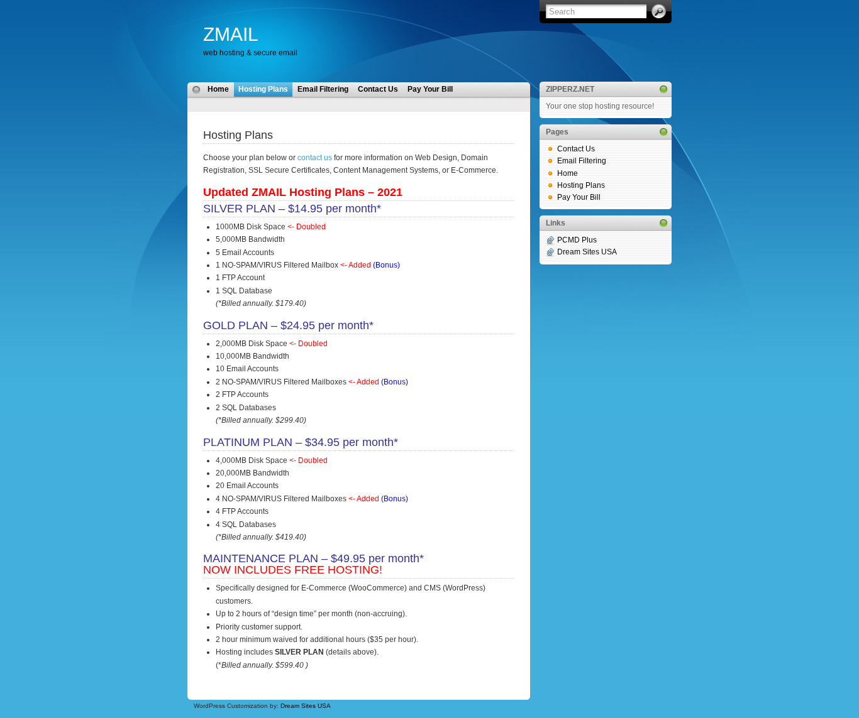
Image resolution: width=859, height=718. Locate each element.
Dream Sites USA (305, 705)
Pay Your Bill (430, 89)
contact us (314, 157)
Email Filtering (322, 89)
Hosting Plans (263, 89)
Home (218, 89)
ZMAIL (230, 34)
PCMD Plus (577, 240)
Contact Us (378, 89)
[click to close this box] (663, 89)
